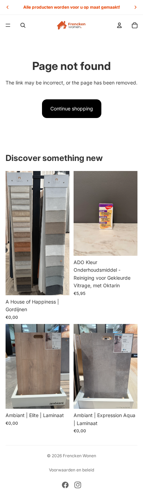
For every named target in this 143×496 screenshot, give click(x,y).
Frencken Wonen (79, 455)
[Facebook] (65, 485)
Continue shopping (71, 108)
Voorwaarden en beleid (71, 469)
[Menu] (8, 25)
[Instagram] (78, 485)
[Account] (119, 25)
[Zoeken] (23, 25)
